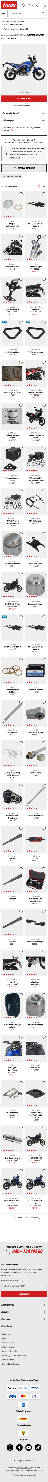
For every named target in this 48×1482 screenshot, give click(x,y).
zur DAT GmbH (37, 142)
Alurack (12, 982)
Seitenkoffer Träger (35, 393)
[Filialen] (24, 5)
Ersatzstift (12, 858)
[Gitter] (39, 186)
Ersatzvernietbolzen (12, 564)
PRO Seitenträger (35, 521)
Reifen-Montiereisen (35, 816)
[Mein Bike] (31, 5)
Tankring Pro (35, 1068)
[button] (43, 14)
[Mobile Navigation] (3, 13)
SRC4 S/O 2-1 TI (35, 1158)
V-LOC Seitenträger (12, 352)
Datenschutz (7, 1343)
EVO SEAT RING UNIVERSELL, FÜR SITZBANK (35, 1115)
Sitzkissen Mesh (35, 564)
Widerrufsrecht (8, 1347)
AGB (4, 1338)
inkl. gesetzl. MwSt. (23, 1468)
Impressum (6, 1334)
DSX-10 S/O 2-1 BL (12, 604)
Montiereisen (12, 732)
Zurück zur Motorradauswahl (15, 29)
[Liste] (44, 186)
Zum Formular (14, 158)
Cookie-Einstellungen (10, 1364)
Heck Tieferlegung (36, 732)
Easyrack (35, 309)
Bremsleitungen (36, 267)
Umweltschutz (8, 1360)
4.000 (36, 858)
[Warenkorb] (45, 5)
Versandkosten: (10, 1471)
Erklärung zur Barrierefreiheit (14, 1355)
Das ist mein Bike (24, 98)
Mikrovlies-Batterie (36, 690)
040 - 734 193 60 (27, 1251)
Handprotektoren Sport (35, 942)
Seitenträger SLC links (12, 393)
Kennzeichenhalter (12, 309)
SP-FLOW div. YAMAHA (12, 647)
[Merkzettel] (38, 5)
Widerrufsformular (9, 1351)
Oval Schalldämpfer (12, 1158)
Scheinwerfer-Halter (12, 267)
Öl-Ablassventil (35, 773)
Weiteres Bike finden (22, 105)
